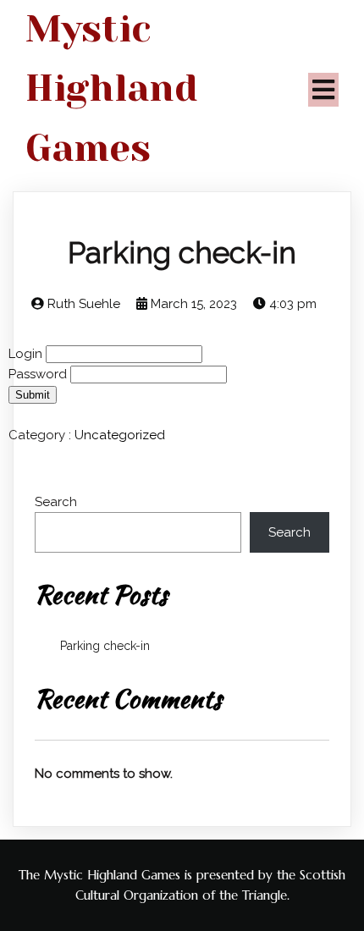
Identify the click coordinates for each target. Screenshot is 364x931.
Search (56, 502)
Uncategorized (119, 435)
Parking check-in (105, 646)
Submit (32, 394)
